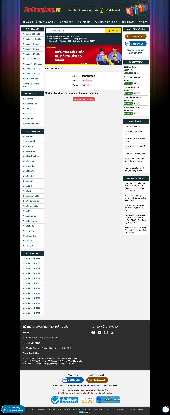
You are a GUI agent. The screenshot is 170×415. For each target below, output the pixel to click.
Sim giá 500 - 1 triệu (32, 39)
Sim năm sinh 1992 (31, 278)
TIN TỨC (143, 22)
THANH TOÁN (128, 22)
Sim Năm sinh (29, 161)
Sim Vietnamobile (31, 124)
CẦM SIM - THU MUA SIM (106, 22)
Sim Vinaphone (30, 104)
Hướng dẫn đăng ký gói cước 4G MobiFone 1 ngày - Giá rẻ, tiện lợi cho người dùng (135, 219)
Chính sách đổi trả (100, 409)
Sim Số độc (28, 241)
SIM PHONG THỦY (47, 22)
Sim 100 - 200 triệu (31, 69)
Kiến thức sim (64, 409)
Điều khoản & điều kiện (81, 409)
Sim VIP (26, 211)
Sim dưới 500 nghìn (32, 34)
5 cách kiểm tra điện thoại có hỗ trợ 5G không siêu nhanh (135, 198)
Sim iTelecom (29, 114)
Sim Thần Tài (29, 171)
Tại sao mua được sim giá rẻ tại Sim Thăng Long (134, 160)
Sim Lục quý (29, 146)
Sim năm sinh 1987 (31, 303)
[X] (112, 332)
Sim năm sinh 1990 (31, 288)
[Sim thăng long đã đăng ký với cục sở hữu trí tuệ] (108, 399)
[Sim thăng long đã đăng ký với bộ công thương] (64, 400)
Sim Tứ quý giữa (30, 206)
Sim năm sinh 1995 (31, 263)
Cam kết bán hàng (133, 126)
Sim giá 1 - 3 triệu (31, 44)
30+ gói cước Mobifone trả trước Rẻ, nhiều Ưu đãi (134, 207)
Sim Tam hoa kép (31, 156)
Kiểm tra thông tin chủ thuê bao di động (134, 132)
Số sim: (75, 76)
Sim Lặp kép (28, 231)
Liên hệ (132, 409)
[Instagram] (106, 332)
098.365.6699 (98, 380)
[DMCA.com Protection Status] (85, 412)
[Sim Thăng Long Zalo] (165, 410)
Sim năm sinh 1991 (31, 283)
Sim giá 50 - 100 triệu (32, 64)
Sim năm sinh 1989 (31, 293)
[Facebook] (93, 332)
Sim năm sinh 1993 (31, 273)
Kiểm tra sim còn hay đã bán (135, 147)
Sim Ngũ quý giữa (31, 201)
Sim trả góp (28, 181)
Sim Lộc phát (29, 166)
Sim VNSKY (28, 119)
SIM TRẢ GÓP (66, 22)
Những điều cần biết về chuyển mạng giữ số (134, 169)
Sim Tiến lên (28, 226)
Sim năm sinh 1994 (31, 268)
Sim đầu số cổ (29, 216)
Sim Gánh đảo (29, 236)
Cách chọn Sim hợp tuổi (135, 153)
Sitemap (140, 409)
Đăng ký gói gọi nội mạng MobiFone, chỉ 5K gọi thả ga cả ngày (135, 229)
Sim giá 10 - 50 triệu (32, 59)
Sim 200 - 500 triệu (31, 74)
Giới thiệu (30, 409)
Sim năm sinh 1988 (31, 298)
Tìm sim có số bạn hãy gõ (64, 36)
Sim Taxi (27, 191)
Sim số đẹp (95, 385)
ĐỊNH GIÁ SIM (84, 22)
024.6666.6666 (138, 36)
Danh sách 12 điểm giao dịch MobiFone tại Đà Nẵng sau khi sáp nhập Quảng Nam (135, 187)
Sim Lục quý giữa (31, 196)
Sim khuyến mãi (30, 221)
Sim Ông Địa (28, 246)
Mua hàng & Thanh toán (46, 409)
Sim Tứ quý (28, 136)
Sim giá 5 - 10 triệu (31, 54)
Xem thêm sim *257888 (84, 99)
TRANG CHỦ (28, 22)
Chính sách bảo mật (118, 409)
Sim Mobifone (29, 109)
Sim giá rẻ (27, 186)
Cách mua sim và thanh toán (135, 140)
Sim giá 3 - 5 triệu (31, 49)
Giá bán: (76, 80)
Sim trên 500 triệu (31, 79)
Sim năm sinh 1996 (31, 258)
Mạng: (75, 85)
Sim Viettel (28, 99)
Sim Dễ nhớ (28, 176)
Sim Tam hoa (29, 151)
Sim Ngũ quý (29, 141)
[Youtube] (99, 332)
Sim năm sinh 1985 (31, 313)
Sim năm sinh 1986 (31, 308)
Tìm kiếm (114, 31)
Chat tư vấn (137, 44)
